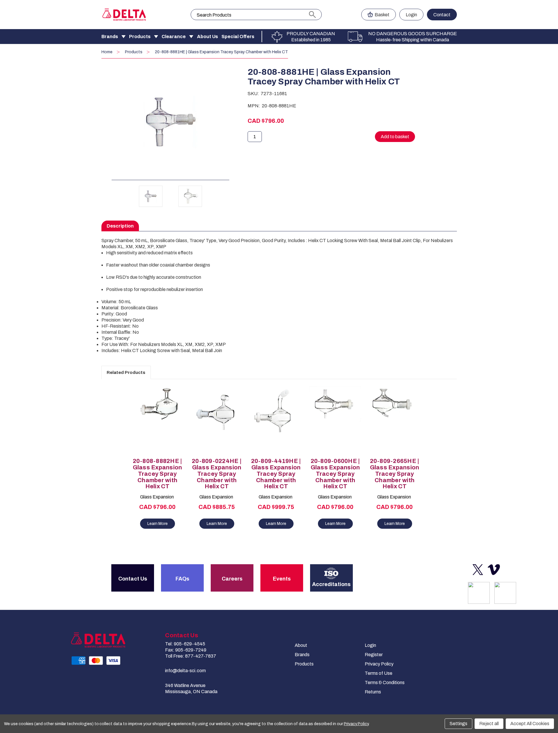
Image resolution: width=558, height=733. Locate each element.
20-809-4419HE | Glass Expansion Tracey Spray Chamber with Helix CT (276, 473)
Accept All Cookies (529, 723)
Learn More (157, 523)
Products (140, 36)
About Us (207, 36)
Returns (373, 691)
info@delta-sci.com (185, 670)
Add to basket (157, 425)
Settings (458, 723)
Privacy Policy (379, 663)
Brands (109, 36)
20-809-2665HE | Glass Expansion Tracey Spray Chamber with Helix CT (394, 473)
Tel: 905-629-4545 (185, 643)
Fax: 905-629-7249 (185, 649)
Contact (441, 14)
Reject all (489, 723)
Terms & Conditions (385, 682)
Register (374, 654)
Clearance (174, 36)
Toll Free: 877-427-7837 (190, 656)
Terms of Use (378, 673)
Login (411, 14)
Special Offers (237, 36)
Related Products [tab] (126, 372)
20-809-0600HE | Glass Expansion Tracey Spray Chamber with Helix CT (335, 473)
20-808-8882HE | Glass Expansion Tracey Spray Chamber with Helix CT (157, 473)
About (301, 645)
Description (120, 225)
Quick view (154, 415)
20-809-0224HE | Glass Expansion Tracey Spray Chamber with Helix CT (217, 473)
